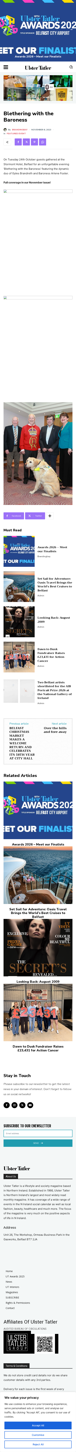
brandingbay (19, 130)
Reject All (38, 1444)
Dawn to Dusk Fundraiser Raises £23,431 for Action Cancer (51, 655)
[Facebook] (18, 141)
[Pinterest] (34, 141)
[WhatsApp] (42, 141)
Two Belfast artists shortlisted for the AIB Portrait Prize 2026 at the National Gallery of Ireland (54, 690)
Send (36, 1143)
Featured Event (16, 133)
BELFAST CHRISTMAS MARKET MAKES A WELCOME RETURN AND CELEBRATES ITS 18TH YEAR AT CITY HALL (22, 743)
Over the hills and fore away (55, 730)
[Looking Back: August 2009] (19, 621)
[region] (38, 1422)
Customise (38, 1434)
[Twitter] (26, 141)
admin (40, 595)
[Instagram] (14, 1105)
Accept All (38, 1425)
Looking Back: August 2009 (53, 619)
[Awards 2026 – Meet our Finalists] (38, 30)
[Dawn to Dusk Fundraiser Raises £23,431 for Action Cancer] (19, 657)
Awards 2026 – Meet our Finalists (38, 57)
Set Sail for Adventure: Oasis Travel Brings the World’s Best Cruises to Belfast (54, 584)
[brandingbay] (6, 129)
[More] (50, 515)
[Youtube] (30, 1105)
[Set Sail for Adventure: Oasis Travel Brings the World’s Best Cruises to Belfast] (19, 586)
